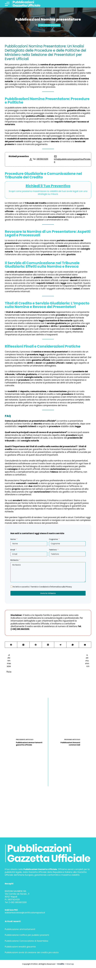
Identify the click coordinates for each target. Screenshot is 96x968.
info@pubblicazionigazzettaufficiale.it (72, 160)
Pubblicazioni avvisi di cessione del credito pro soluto (32, 952)
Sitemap (70, 964)
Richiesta (14, 560)
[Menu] (7, 3)
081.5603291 (42, 159)
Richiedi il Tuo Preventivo (48, 185)
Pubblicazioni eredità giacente (20, 946)
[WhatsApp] (72, 645)
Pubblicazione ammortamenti (20, 929)
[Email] (85, 645)
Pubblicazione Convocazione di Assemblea (26, 940)
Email (12, 549)
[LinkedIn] (48, 645)
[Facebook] (11, 645)
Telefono (53, 549)
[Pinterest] (36, 645)
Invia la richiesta (48, 593)
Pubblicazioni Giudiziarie (49, 25)
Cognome (53, 539)
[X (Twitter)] (23, 645)
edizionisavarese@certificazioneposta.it (25, 912)
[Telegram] (60, 645)
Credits (60, 964)
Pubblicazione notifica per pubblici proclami (27, 935)
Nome (13, 539)
